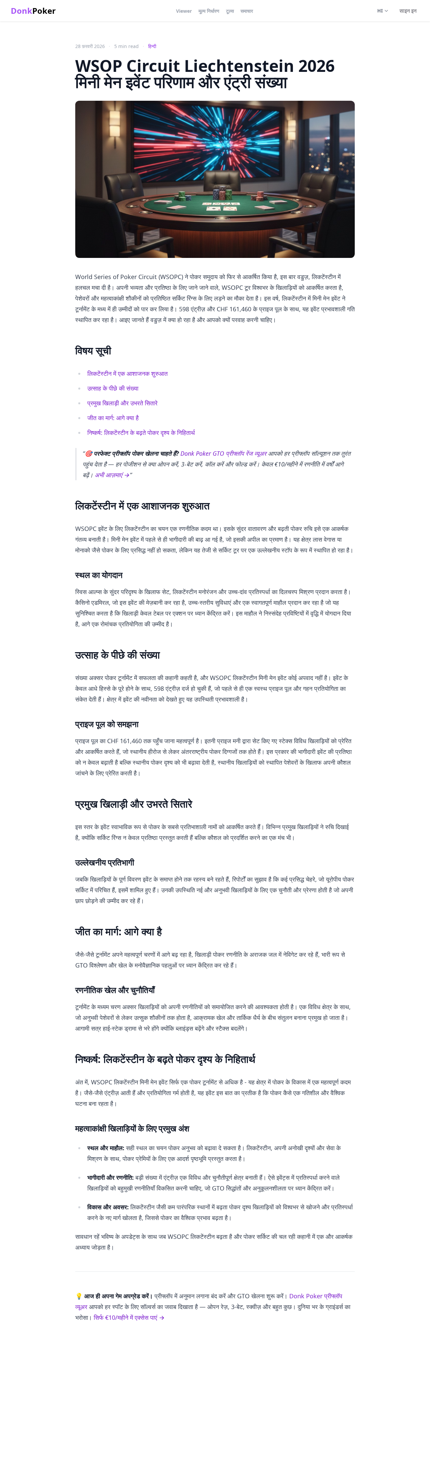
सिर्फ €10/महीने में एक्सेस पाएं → (129, 1317)
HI (380, 10)
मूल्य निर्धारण (209, 11)
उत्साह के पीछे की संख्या (112, 388)
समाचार (247, 11)
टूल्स (230, 11)
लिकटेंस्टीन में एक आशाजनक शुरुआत (127, 373)
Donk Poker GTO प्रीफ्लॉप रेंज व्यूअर (223, 453)
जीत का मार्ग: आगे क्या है (113, 418)
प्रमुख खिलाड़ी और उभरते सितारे (122, 403)
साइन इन (408, 10)
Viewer (184, 11)
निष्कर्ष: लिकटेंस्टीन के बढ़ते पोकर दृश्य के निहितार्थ (141, 433)
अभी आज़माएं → (112, 475)
